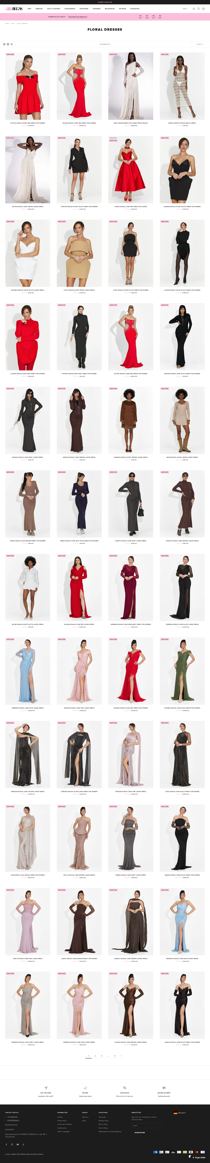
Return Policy (103, 1124)
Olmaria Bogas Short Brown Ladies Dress (131, 457)
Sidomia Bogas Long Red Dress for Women (131, 708)
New (29, 9)
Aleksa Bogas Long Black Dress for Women (182, 1042)
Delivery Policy (104, 1121)
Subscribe (140, 1132)
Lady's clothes (53, 9)
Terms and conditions (64, 1124)
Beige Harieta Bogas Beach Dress (182, 123)
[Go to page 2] (121, 1055)
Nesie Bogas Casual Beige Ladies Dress (182, 457)
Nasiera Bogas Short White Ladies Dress (27, 290)
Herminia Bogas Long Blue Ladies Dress (28, 708)
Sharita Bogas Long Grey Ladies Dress (130, 541)
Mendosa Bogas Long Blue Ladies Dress (182, 958)
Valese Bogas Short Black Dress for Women (182, 290)
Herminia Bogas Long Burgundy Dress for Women (131, 624)
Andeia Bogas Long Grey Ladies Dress (131, 875)
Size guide (102, 1117)
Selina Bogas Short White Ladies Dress (28, 624)
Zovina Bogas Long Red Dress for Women (79, 123)
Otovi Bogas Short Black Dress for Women (130, 290)
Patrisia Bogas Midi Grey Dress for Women (79, 373)
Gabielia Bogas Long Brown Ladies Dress (130, 958)
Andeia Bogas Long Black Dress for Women (182, 875)
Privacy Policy (62, 1121)
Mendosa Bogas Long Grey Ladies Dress (28, 1042)
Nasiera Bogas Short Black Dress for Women (182, 206)
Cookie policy (61, 1128)
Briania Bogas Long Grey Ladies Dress (27, 457)
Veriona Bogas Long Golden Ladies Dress (28, 791)
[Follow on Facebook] (6, 1144)
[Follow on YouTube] (18, 1144)
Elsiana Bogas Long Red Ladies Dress (79, 624)
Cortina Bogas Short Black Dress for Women (79, 206)
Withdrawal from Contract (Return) (110, 1131)
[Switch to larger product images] (4, 44)
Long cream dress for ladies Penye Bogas (131, 123)
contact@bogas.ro (13, 1120)
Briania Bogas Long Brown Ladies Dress (79, 457)
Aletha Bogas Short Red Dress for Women (27, 123)
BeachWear (110, 9)
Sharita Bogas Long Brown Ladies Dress (182, 541)
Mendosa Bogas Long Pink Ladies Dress (79, 1042)
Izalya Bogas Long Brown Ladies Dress (79, 875)
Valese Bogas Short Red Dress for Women (28, 373)
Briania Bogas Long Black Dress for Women (182, 373)
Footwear (84, 9)
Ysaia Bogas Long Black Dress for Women (182, 791)
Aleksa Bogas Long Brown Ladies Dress (131, 1042)
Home (7, 23)
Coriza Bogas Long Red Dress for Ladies (130, 206)
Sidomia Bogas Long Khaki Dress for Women (182, 708)
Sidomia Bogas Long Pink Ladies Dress (79, 708)
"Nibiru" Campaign (63, 1131)
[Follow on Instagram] (12, 1144)
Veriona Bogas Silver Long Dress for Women (79, 791)
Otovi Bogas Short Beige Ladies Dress (79, 290)
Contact (60, 1117)
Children (97, 9)
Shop (13, 23)
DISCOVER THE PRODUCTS (77, 17)
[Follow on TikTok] (23, 1144)
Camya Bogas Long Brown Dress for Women (79, 958)
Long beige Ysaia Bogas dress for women (28, 875)
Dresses (39, 9)
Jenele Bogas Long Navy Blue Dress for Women (79, 541)
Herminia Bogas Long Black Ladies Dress (182, 624)
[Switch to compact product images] (12, 44)
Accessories (70, 9)
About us (85, 1117)
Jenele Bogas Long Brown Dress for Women (28, 541)
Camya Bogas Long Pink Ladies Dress (28, 958)
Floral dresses (22, 23)
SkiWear (122, 9)
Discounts (135, 9)
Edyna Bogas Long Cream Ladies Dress (27, 206)
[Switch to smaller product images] (8, 44)
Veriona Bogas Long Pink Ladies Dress (130, 791)
